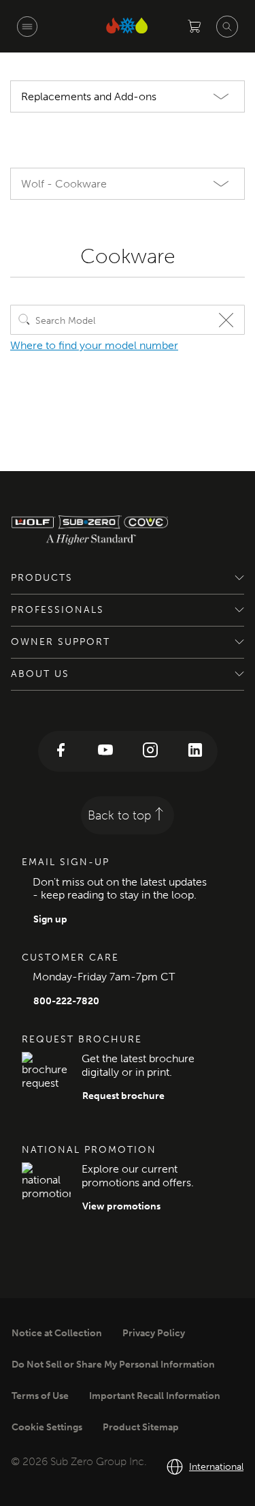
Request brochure (123, 1096)
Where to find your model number (94, 345)
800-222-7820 (66, 1001)
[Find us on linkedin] (195, 751)
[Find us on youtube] (105, 751)
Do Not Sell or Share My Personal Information (113, 1364)
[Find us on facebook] (60, 751)
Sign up (50, 919)
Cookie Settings (47, 1427)
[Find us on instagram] (150, 751)
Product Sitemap (141, 1427)
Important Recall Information (154, 1396)
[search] (24, 320)
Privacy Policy (153, 1333)
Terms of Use (40, 1396)
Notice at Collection (57, 1333)
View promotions (121, 1206)
